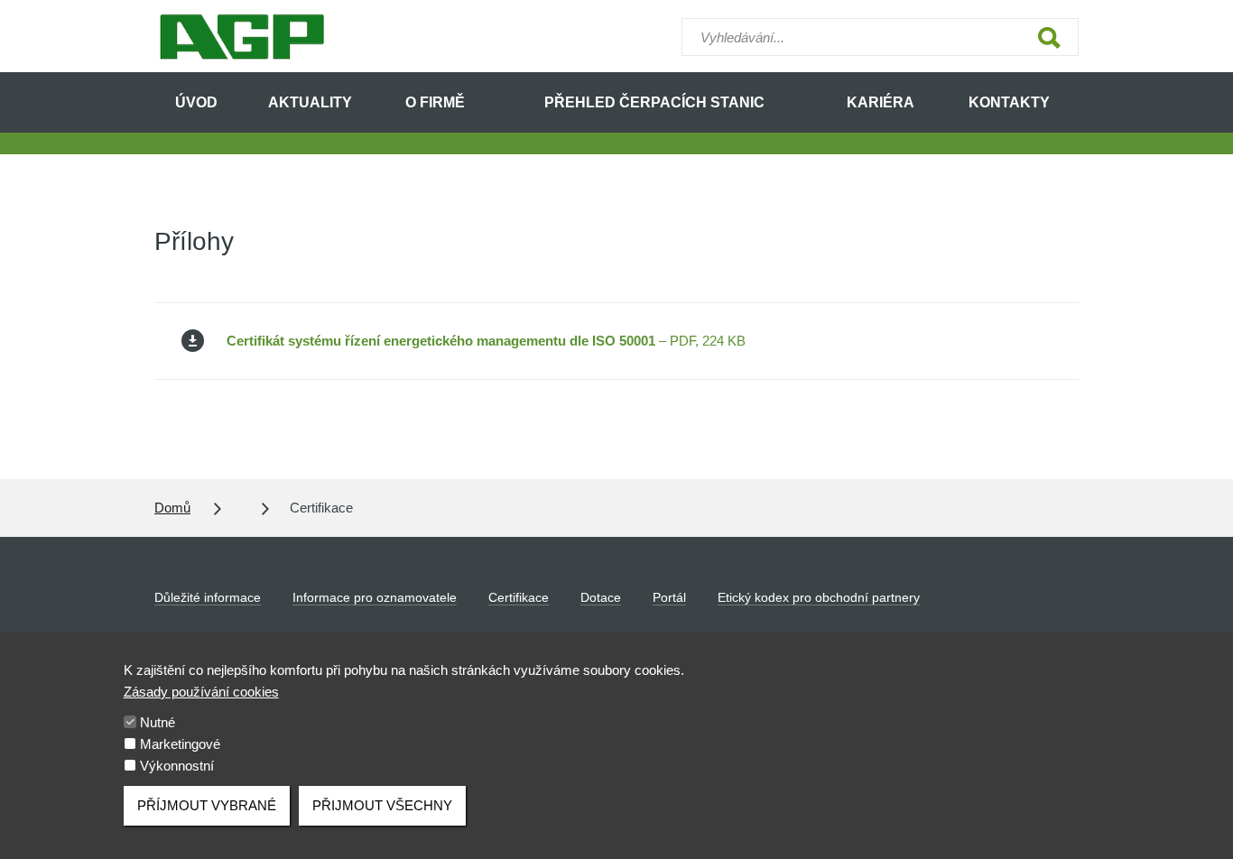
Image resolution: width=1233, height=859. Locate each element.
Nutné (157, 722)
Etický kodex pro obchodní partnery (819, 597)
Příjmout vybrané (206, 805)
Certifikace (518, 597)
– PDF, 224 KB (486, 340)
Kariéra (880, 102)
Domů (172, 507)
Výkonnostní (177, 765)
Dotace (600, 597)
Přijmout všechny (382, 805)
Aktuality (310, 102)
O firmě (435, 102)
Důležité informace (207, 597)
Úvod (196, 102)
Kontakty (1009, 102)
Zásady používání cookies (201, 691)
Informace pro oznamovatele (374, 597)
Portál (669, 597)
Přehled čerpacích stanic (654, 102)
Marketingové (180, 744)
